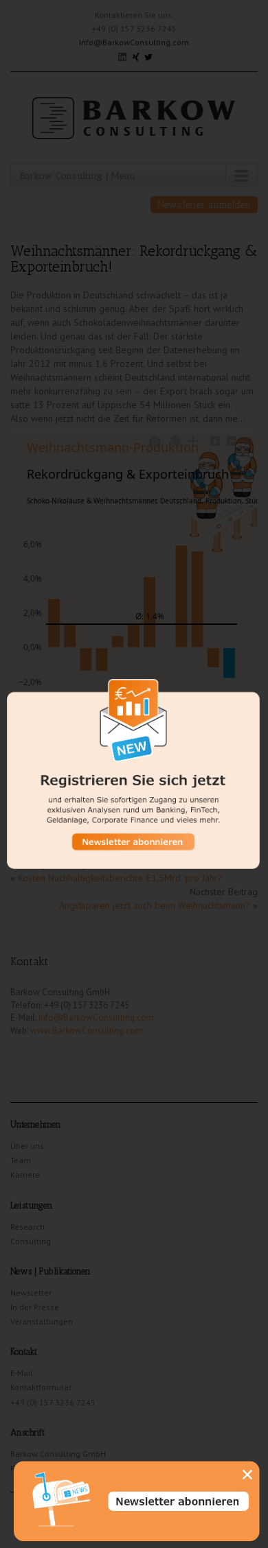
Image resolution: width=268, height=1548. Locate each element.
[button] (247, 1474)
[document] (134, 774)
